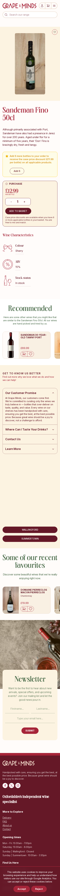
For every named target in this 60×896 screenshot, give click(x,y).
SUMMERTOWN (30, 538)
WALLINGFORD (30, 529)
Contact (7, 829)
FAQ (5, 821)
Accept (21, 889)
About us (7, 825)
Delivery (7, 817)
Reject (39, 889)
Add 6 (17, 171)
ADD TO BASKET (18, 211)
